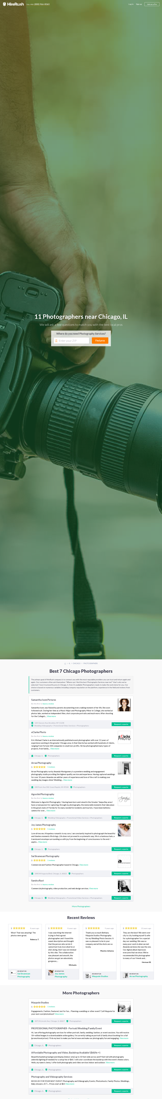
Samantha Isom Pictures (43, 699)
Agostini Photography (42, 794)
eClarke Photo (38, 732)
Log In (131, 4)
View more (51, 716)
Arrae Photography (41, 762)
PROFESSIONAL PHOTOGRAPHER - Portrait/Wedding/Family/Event (66, 1028)
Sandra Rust (37, 880)
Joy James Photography (43, 824)
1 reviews (51, 767)
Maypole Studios (100, 976)
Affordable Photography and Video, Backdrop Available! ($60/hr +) (65, 1052)
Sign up (139, 4)
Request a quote (121, 724)
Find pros (100, 340)
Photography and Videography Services (51, 1076)
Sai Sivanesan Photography (45, 856)
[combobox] (71, 341)
